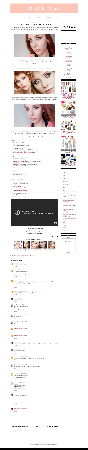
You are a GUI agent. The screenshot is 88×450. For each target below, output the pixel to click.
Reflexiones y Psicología (68, 70)
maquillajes (25, 255)
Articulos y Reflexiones (68, 48)
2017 (62, 172)
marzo (64, 222)
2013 (62, 178)
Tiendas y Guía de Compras (68, 74)
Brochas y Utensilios (68, 51)
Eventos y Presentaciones (68, 61)
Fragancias (68, 64)
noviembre (64, 181)
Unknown (15, 291)
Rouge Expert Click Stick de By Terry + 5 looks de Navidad (18, 250)
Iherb (68, 66)
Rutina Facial (68, 73)
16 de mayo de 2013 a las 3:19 (22, 408)
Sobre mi (38, 17)
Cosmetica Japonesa (68, 56)
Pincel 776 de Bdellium (17, 186)
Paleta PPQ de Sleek (16, 162)
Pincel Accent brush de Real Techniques (20, 190)
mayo (63, 190)
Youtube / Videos (68, 77)
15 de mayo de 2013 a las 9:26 (21, 393)
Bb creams (68, 49)
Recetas (68, 69)
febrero (64, 224)
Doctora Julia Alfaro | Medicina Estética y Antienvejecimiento (42, 444)
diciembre (64, 179)
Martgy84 (15, 328)
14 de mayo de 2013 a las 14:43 (24, 314)
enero (63, 225)
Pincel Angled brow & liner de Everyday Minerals (22, 191)
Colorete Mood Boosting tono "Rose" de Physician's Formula (24, 152)
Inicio (36, 426)
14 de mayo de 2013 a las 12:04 (22, 291)
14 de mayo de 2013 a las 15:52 (22, 328)
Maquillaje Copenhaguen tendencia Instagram (26, 250)
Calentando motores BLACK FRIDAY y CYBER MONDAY (68, 165)
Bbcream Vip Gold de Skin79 (18, 144)
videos (30, 255)
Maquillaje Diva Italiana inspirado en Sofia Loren (43, 250)
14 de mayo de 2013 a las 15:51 (22, 321)
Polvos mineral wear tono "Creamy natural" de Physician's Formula (25, 149)
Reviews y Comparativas (68, 72)
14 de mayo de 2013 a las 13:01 (22, 304)
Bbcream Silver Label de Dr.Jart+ (19, 142)
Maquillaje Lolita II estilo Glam (51, 250)
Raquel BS (15, 304)
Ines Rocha (15, 263)
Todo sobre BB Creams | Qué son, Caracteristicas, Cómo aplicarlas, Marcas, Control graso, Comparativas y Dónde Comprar (68, 96)
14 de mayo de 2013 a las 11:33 (23, 263)
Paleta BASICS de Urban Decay (68, 216)
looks (21, 255)
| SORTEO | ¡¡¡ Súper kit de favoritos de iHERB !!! (68, 117)
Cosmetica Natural (68, 57)
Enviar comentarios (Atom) (25, 430)
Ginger (15, 393)
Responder (15, 266)
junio (63, 188)
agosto (64, 185)
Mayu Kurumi (16, 342)
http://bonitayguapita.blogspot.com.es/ (19, 388)
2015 (62, 175)
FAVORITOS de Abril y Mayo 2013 (68, 194)
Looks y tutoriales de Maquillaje (68, 68)
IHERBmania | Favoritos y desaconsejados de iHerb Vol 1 (68, 132)
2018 (62, 170)
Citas (58, 17)
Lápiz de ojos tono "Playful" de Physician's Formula (22, 160)
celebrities (17, 255)
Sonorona (15, 321)
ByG (14, 382)
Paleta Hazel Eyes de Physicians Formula (20, 161)
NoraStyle (15, 408)
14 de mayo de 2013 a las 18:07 (22, 356)
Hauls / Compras (68, 65)
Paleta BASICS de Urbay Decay (18, 164)
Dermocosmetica (68, 60)
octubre (64, 182)
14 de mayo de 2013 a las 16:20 (24, 342)
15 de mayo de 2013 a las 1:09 (22, 373)
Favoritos (68, 62)
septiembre (64, 184)
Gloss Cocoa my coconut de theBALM (19, 175)
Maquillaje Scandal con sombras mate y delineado (34, 250)
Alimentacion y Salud (68, 47)
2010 (62, 230)
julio (63, 187)
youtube (33, 255)
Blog (30, 17)
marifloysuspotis (16, 314)
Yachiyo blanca (15, 194)
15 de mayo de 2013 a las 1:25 (20, 382)
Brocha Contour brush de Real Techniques (20, 182)
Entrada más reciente (20, 426)
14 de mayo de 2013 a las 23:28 (22, 364)
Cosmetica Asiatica (68, 53)
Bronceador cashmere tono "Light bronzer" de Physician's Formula (25, 151)
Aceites (68, 45)
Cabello (68, 52)
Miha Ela (15, 364)
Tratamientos (48, 17)
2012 (62, 227)
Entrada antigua (51, 426)
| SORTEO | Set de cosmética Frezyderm (68, 152)
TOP (68, 76)
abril (63, 221)
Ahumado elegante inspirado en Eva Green (69, 205)
